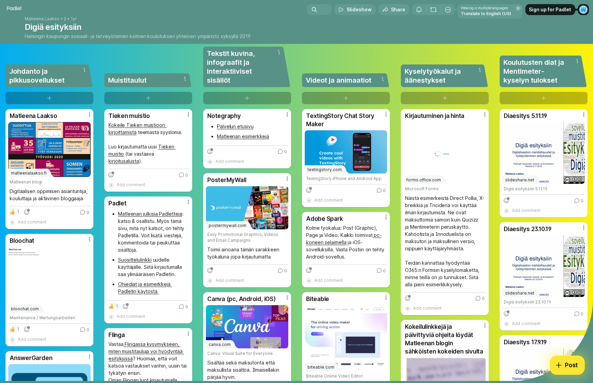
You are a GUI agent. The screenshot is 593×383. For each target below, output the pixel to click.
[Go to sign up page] (583, 9)
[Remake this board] (433, 9)
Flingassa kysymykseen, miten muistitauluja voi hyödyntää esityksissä (146, 351)
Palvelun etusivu (235, 126)
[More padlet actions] (448, 9)
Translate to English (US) (486, 13)
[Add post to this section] (49, 98)
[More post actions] (89, 114)
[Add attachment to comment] (12, 222)
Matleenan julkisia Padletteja (150, 214)
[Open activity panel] (419, 9)
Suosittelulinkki (135, 260)
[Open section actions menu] (84, 70)
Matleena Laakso (42, 18)
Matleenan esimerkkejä (243, 136)
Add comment (32, 222)
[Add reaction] (27, 212)
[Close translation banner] (518, 8)
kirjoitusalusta (123, 161)
